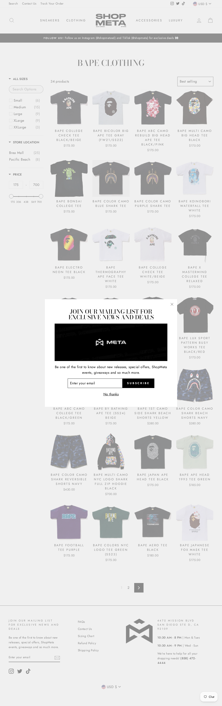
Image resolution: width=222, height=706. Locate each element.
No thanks (111, 394)
